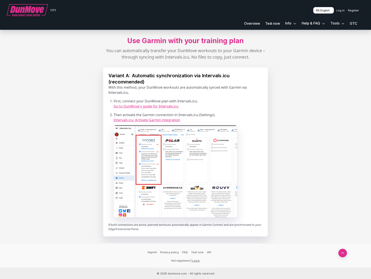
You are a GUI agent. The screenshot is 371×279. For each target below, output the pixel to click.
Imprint (152, 252)
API (209, 252)
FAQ (185, 252)
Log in (340, 10)
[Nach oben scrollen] (342, 253)
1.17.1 (53, 10)
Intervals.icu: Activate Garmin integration (147, 120)
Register (353, 10)
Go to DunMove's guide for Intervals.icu (146, 106)
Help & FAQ (311, 23)
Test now (272, 23)
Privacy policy (169, 252)
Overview (252, 23)
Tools (335, 23)
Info (288, 23)
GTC (353, 23)
